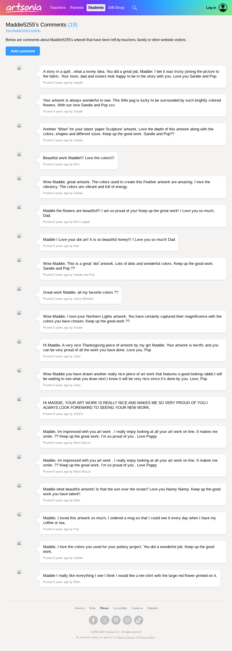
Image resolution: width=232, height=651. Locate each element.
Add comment (23, 51)
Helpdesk (152, 608)
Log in (211, 8)
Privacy (104, 608)
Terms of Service (126, 637)
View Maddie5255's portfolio (23, 30)
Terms (92, 608)
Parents (77, 8)
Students (96, 8)
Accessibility (120, 608)
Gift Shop (116, 8)
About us (80, 608)
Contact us (137, 608)
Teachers (58, 8)
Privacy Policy (147, 637)
